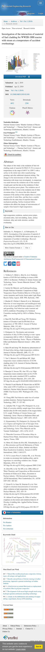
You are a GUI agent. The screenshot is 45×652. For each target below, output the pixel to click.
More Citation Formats (13, 247)
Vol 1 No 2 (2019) (26, 21)
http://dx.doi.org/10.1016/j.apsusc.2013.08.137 (23, 507)
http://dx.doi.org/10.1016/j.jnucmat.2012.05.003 (22, 494)
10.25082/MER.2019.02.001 (20, 94)
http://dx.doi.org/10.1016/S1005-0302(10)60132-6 (24, 381)
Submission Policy (26, 626)
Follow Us (34, 629)
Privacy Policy (7, 629)
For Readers (7, 522)
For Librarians (8, 528)
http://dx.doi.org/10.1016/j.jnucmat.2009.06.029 (23, 368)
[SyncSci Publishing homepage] (3, 6)
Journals (16, 629)
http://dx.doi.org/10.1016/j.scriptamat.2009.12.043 (24, 465)
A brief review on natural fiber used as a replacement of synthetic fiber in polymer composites (22, 587)
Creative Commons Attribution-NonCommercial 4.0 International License (22, 257)
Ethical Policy (13, 626)
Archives (14, 21)
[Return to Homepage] (22, 634)
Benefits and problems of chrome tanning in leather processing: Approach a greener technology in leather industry (22, 581)
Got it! (38, 647)
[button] (5, 264)
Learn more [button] (21, 649)
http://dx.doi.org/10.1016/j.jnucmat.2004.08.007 (23, 329)
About (4, 626)
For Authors (7, 525)
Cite (27, 247)
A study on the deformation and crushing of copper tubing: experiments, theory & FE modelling (21, 597)
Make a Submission (13, 512)
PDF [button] (20, 76)
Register (31, 13)
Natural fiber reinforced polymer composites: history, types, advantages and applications (22, 575)
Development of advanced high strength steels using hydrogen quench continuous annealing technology (22, 592)
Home (6, 21)
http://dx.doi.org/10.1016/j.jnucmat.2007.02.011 (23, 355)
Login (40, 13)
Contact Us (25, 629)
